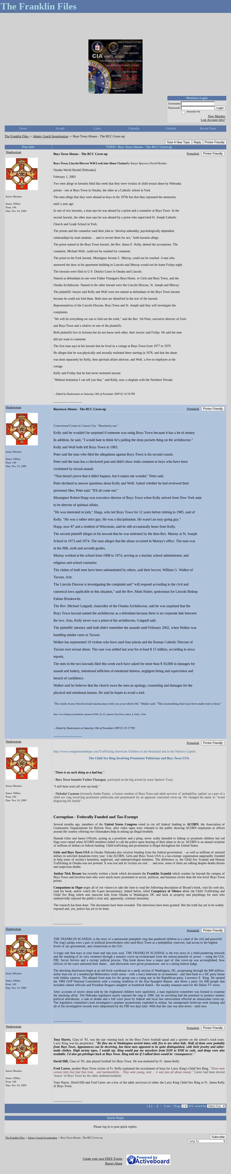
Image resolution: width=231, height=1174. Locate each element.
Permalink (193, 153)
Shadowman (13, 152)
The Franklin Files (17, 136)
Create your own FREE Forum (102, 1158)
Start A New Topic (178, 142)
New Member (216, 116)
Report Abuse (113, 1163)
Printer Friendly (215, 142)
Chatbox (171, 128)
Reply (197, 142)
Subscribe (218, 1137)
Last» (168, 1106)
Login (220, 108)
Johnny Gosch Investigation (50, 136)
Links (97, 128)
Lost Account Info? (213, 120)
